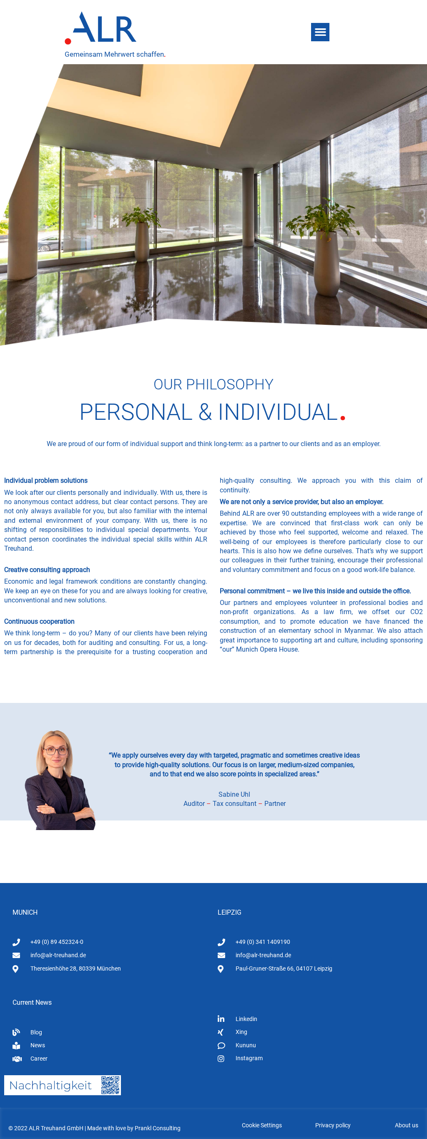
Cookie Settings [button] (262, 1125)
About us (406, 1125)
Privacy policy (333, 1125)
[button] (320, 32)
